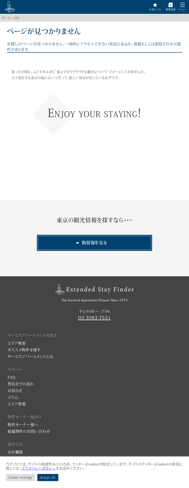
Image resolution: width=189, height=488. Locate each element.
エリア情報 (17, 404)
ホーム (6, 17)
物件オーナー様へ (23, 425)
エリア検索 (17, 343)
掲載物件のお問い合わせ (29, 431)
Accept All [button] (48, 477)
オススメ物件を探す (24, 350)
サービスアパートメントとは (30, 356)
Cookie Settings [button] (20, 477)
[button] (182, 5)
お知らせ (15, 390)
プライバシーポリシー (38, 468)
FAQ (11, 377)
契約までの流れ (21, 384)
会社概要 (15, 452)
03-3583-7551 (94, 317)
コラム (13, 397)
